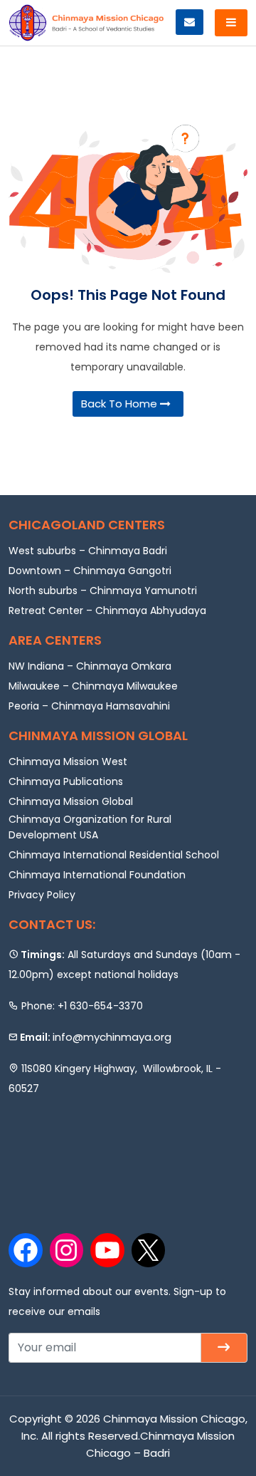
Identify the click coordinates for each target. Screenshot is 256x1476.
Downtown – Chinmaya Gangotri (90, 570)
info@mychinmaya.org (112, 1036)
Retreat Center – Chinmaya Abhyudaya (107, 610)
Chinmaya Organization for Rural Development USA (90, 827)
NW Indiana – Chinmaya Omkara (90, 666)
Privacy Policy (42, 895)
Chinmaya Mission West (68, 761)
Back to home (120, 403)
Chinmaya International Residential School (114, 855)
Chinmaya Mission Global (71, 801)
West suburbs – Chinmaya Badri (88, 551)
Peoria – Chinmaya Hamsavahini (89, 706)
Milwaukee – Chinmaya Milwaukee (93, 686)
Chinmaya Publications (66, 781)
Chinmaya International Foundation (97, 875)
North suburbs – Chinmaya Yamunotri (103, 590)
